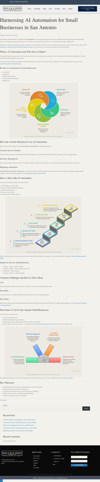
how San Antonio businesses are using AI (45, 324)
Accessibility (36, 467)
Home (29, 8)
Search (5, 405)
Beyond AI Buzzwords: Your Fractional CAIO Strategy (18, 430)
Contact (70, 8)
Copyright (35, 463)
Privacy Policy (36, 456)
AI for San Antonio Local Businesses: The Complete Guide (19, 419)
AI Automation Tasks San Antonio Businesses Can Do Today (20, 428)
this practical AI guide (67, 378)
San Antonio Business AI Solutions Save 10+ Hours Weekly (19, 422)
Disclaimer (35, 460)
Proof (50, 8)
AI (6, 400)
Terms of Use (36, 458)
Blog (64, 8)
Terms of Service (65, 474)
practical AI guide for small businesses (10, 64)
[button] (19, 2)
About (44, 8)
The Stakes (37, 8)
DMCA (34, 465)
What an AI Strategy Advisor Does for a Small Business (18, 425)
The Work (57, 8)
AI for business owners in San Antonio (35, 173)
